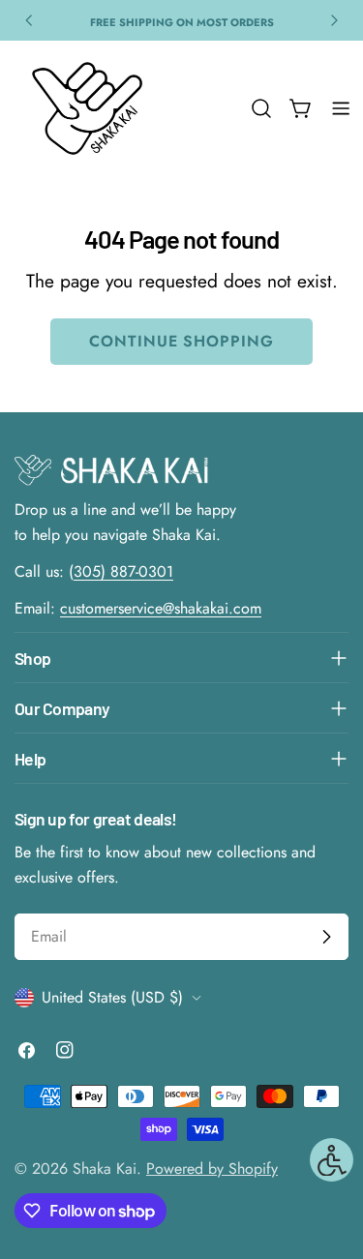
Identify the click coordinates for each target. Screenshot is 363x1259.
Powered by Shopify (212, 1168)
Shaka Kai (104, 1168)
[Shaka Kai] (87, 108)
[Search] (261, 108)
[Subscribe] (326, 936)
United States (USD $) (112, 997)
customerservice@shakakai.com (160, 608)
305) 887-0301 (123, 571)
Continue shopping (181, 341)
